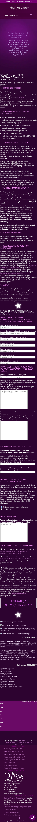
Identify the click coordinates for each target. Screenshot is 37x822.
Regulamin (4, 559)
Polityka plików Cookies (12, 815)
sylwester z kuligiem (7, 679)
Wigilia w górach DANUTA (13, 749)
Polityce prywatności (18, 594)
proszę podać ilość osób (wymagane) (13, 375)
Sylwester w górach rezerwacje (11, 687)
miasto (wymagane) (7, 343)
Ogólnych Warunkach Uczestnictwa (12, 274)
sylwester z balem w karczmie (23, 743)
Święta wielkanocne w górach (14, 768)
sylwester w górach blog (8, 676)
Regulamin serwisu (10, 809)
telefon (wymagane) (7, 355)
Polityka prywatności (11, 812)
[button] (32, 817)
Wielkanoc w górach (11, 765)
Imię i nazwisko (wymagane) (10, 325)
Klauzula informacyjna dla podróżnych (17, 807)
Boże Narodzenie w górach (13, 751)
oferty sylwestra (11, 742)
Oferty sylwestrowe (7, 674)
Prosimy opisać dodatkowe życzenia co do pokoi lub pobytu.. (17, 416)
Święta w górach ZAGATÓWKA (14, 757)
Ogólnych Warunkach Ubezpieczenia (18, 267)
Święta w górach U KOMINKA (14, 754)
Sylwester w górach (7, 668)
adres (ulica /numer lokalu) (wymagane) (14, 337)
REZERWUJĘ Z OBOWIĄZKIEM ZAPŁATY (18, 603)
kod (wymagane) (6, 349)
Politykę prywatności (16, 559)
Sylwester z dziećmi (7, 681)
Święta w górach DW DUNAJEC (14, 760)
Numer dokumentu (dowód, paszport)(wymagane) (18, 331)
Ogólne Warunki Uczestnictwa (11, 551)
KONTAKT (20, 98)
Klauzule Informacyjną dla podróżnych (14, 552)
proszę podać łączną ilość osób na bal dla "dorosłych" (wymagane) (14, 469)
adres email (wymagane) (9, 361)
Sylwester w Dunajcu (7, 684)
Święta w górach (6, 671)
